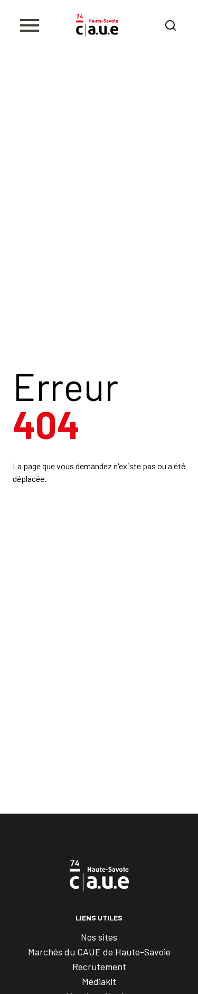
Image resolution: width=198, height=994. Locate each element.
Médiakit (99, 981)
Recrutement (99, 966)
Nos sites (99, 937)
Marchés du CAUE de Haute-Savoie (99, 951)
